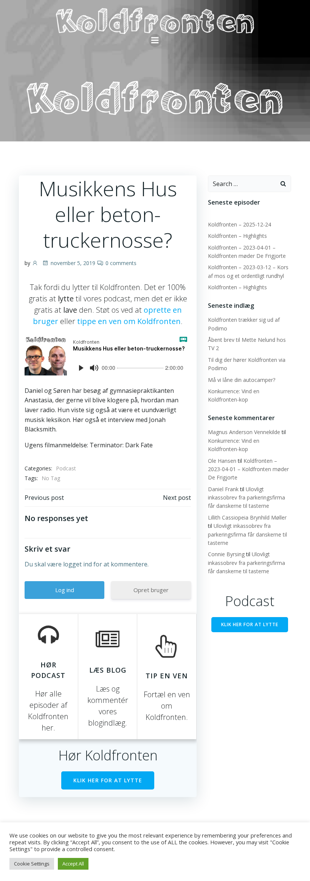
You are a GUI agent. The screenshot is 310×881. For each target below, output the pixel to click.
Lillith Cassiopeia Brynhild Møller (247, 517)
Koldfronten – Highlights (237, 235)
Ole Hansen (222, 460)
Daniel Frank (223, 489)
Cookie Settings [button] (32, 863)
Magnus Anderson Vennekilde (244, 432)
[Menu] (155, 40)
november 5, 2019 (73, 263)
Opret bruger (151, 590)
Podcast (66, 468)
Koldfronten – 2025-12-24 (239, 224)
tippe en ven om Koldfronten (129, 321)
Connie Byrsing (226, 554)
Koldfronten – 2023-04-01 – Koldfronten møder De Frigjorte (248, 469)
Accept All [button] (73, 863)
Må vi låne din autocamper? (241, 379)
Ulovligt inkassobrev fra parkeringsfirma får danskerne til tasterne (246, 497)
